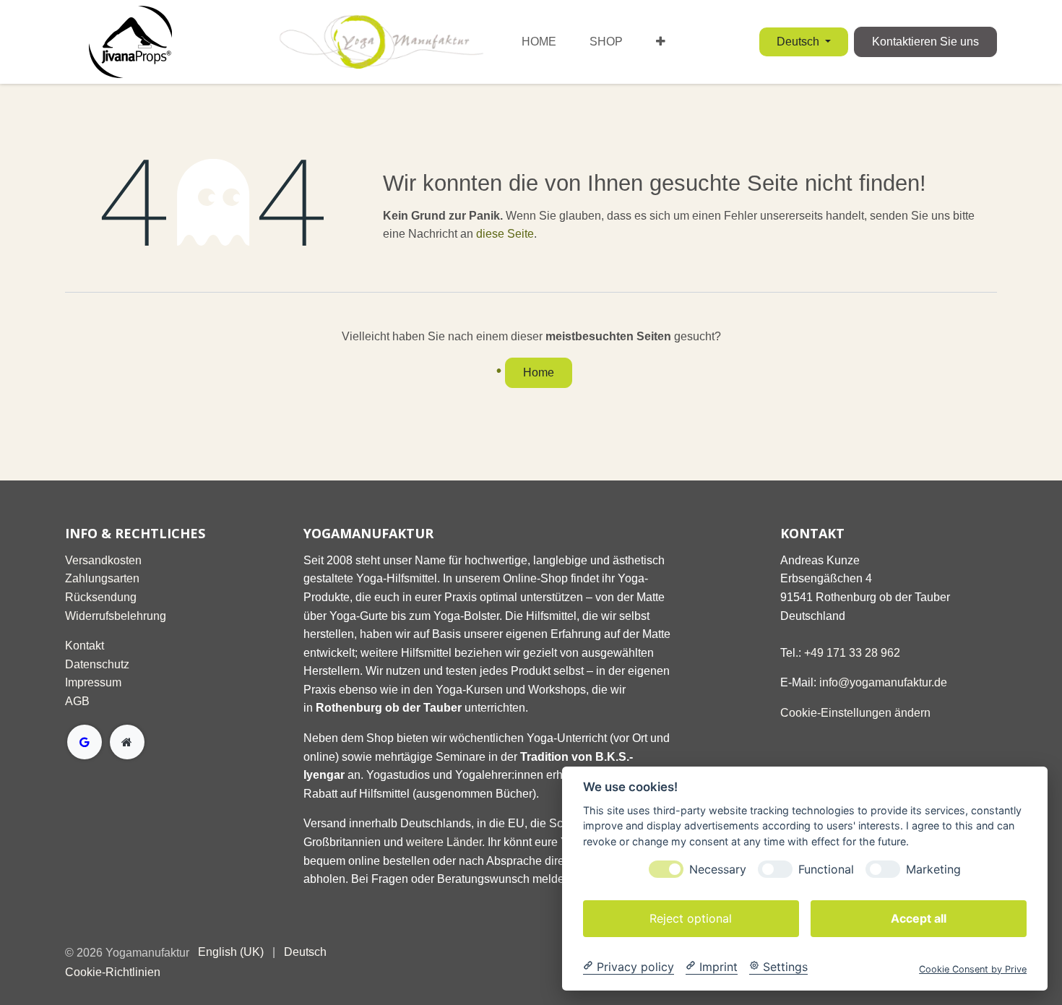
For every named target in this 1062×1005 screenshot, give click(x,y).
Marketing (933, 869)
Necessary (717, 869)
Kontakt (84, 645)
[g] (84, 742)
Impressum (93, 682)
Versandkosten (103, 560)
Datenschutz (97, 664)
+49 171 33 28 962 (852, 653)
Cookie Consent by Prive (973, 968)
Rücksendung (101, 597)
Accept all (918, 917)
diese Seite (505, 234)
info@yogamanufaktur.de (883, 682)
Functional (826, 869)
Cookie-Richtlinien (112, 972)
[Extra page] (127, 742)
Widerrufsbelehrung (115, 616)
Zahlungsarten (102, 578)
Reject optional (690, 917)
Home (538, 372)
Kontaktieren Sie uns (925, 41)
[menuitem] (539, 42)
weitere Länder (444, 842)
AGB (77, 701)
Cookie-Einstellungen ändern (855, 713)
